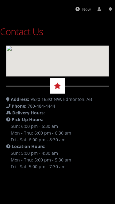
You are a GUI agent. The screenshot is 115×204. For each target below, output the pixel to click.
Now (86, 9)
